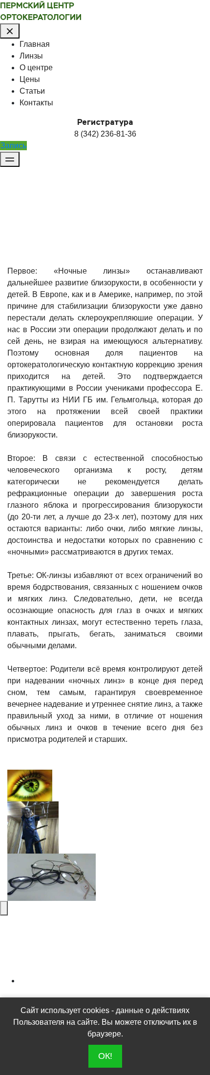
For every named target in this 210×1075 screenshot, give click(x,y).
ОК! (105, 1056)
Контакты (36, 103)
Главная (35, 44)
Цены (30, 79)
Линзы (31, 56)
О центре (36, 67)
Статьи (32, 91)
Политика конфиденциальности (81, 981)
